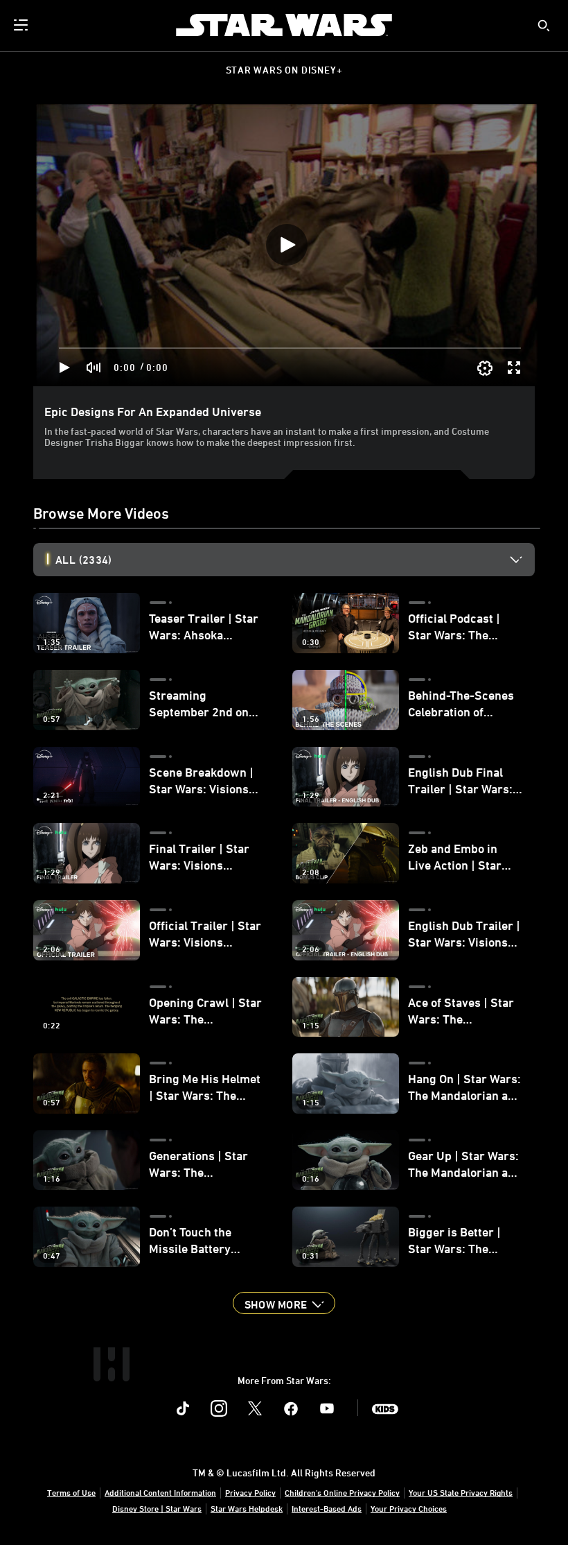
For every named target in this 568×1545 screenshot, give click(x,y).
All (83, 559)
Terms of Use (71, 1492)
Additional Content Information (160, 1492)
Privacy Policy (250, 1492)
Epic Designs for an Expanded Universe (152, 411)
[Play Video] (287, 244)
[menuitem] (22, 25)
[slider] (290, 348)
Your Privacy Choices (409, 1508)
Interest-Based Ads (327, 1508)
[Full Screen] (515, 367)
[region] (287, 245)
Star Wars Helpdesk (247, 1508)
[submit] (544, 25)
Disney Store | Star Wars (157, 1508)
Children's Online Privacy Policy (342, 1492)
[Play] (65, 367)
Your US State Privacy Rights (461, 1492)
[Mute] (94, 367)
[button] (284, 1303)
